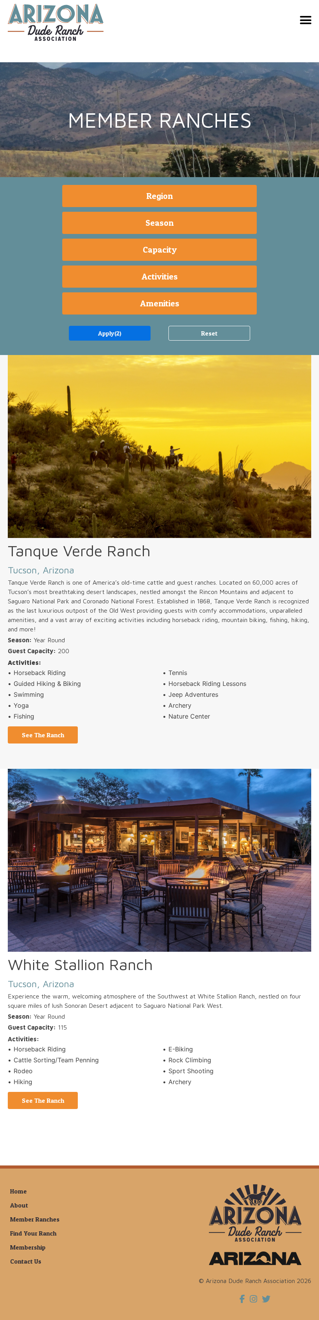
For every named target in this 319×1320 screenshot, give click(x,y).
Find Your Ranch (33, 1233)
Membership (28, 1247)
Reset (209, 333)
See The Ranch (43, 735)
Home (18, 1191)
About (19, 1205)
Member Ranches (35, 1219)
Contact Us (25, 1261)
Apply (109, 333)
